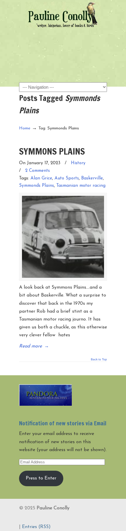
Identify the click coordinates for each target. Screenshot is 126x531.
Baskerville (92, 178)
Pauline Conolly (63, 15)
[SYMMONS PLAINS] (63, 237)
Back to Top (99, 359)
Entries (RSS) (36, 527)
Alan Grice (41, 178)
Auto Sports (67, 178)
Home (24, 128)
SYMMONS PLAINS (52, 151)
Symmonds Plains (36, 186)
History (78, 163)
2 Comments (37, 171)
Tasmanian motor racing (80, 186)
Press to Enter (41, 478)
